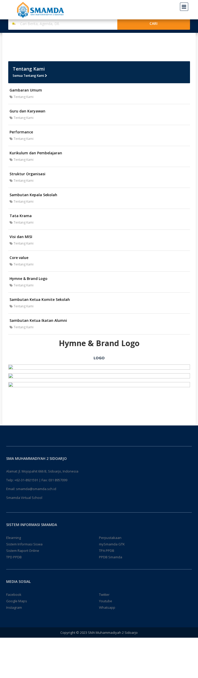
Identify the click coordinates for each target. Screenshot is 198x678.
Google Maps (16, 601)
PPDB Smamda (110, 557)
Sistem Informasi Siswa (24, 544)
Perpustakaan (110, 537)
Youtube (105, 601)
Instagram (14, 607)
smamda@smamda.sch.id (36, 488)
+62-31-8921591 (26, 480)
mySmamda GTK (112, 544)
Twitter (104, 594)
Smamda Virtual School (24, 497)
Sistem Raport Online (22, 550)
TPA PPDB (106, 550)
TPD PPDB (14, 557)
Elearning (13, 537)
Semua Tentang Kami (29, 75)
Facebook (13, 594)
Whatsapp (107, 607)
